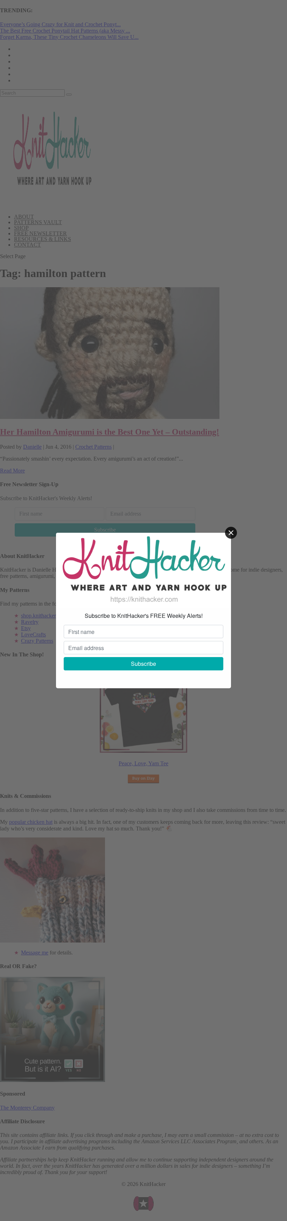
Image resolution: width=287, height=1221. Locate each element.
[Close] (231, 533)
